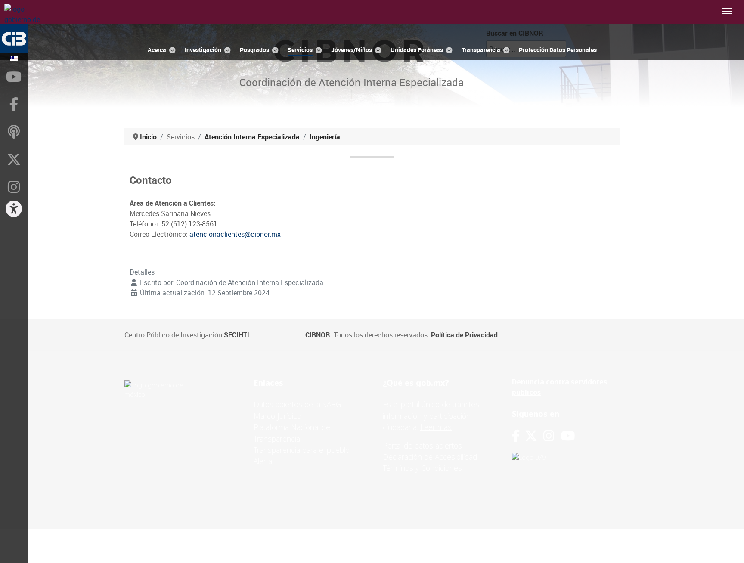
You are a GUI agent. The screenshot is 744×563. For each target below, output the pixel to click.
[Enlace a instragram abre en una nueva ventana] (548, 436)
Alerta (263, 461)
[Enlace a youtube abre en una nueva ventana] (568, 436)
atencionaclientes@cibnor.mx (235, 234)
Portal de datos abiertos (422, 445)
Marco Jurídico (277, 416)
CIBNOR (317, 335)
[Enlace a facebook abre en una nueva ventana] (516, 436)
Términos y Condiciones (422, 468)
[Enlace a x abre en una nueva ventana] (534, 436)
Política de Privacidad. (465, 335)
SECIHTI (236, 335)
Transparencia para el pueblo (302, 450)
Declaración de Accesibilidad (430, 457)
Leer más (436, 427)
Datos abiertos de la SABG (297, 404)
